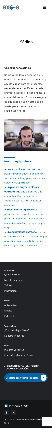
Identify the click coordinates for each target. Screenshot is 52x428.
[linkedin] (13, 412)
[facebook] (6, 412)
